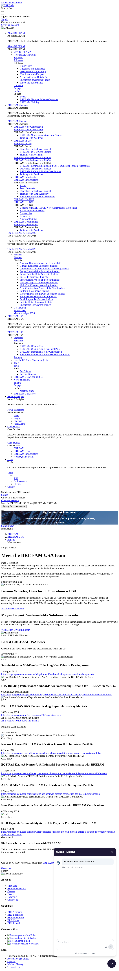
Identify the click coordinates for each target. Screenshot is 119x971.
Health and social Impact (32, 74)
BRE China (13, 920)
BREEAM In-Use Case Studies (35, 152)
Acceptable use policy (18, 958)
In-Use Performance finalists (34, 277)
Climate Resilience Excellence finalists (38, 265)
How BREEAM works (25, 54)
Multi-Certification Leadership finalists (38, 285)
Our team (18, 85)
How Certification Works (32, 210)
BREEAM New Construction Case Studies (41, 135)
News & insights (22, 379)
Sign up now (7, 526)
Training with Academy (31, 138)
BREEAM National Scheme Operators (39, 99)
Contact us (6, 868)
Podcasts (18, 421)
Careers (11, 891)
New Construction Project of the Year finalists (42, 288)
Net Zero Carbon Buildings (33, 77)
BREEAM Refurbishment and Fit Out (32, 157)
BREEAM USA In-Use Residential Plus (40, 349)
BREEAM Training (29, 102)
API (16, 478)
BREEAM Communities (26, 221)
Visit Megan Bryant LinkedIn (15, 630)
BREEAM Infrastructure (26, 177)
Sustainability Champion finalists (36, 302)
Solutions (18, 57)
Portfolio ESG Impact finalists (34, 291)
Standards (18, 337)
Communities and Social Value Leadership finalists (44, 268)
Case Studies (13, 426)
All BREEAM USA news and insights (20, 720)
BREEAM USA (15, 316)
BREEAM (19, 448)
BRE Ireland (13, 923)
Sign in (4, 19)
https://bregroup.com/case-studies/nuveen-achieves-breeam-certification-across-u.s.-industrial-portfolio (51, 753)
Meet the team (27, 391)
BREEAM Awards (16, 888)
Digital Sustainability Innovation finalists (40, 271)
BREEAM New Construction (28, 126)
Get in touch (20, 307)
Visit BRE (12, 885)
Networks (12, 897)
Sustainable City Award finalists (35, 305)
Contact (11, 486)
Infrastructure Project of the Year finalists (40, 279)
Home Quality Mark (23, 456)
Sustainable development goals (35, 80)
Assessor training (28, 219)
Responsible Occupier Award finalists (38, 296)
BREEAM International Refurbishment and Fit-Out (45, 354)
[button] (2, 11)
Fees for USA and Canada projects (31, 360)
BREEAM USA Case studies (28, 377)
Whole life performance (31, 82)
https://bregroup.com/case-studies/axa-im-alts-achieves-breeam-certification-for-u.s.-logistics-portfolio (50, 794)
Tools (16, 363)
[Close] (2, 510)
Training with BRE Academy (34, 193)
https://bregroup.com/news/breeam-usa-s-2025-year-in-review (31, 715)
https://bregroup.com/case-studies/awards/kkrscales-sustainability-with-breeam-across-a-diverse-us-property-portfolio (58, 831)
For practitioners (28, 374)
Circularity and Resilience (32, 68)
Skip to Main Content (11, 2)
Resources (25, 216)
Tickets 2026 (20, 310)
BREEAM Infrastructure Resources (37, 196)
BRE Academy (14, 912)
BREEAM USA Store (24, 393)
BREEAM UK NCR (24, 199)
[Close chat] (111, 963)
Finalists (18, 254)
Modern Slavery (15, 964)
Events (23, 96)
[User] (2, 14)
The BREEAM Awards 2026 (21, 233)
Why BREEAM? (22, 52)
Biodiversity (26, 66)
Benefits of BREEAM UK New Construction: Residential (48, 207)
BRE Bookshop (15, 914)
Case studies (26, 213)
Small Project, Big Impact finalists (36, 299)
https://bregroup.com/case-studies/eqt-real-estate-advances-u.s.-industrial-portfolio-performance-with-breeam (54, 773)
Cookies (11, 961)
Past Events (19, 423)
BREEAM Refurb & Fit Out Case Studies (40, 171)
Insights (17, 418)
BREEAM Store (15, 917)
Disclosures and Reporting (33, 71)
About (23, 185)
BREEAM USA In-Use (31, 346)
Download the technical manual (35, 149)
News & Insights (15, 396)
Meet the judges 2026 (24, 313)
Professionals (20, 481)
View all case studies (11, 834)
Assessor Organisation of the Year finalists (40, 263)
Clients (17, 484)
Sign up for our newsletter (13, 506)
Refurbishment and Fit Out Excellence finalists (42, 293)
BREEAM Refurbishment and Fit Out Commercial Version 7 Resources (55, 165)
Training (18, 357)
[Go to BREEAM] (7, 5)
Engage (17, 88)
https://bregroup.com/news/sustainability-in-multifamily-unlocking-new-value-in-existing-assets (47, 674)
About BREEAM (16, 33)
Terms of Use (14, 967)
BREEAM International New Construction (41, 351)
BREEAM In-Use (22, 140)
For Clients (25, 371)
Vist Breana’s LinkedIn (12, 608)
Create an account (10, 25)
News (16, 415)
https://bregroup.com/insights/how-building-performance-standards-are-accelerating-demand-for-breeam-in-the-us (56, 694)
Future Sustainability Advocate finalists (39, 274)
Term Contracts (27, 188)
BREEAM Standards (17, 105)
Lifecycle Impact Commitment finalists (39, 282)
